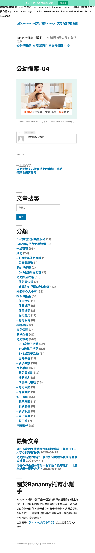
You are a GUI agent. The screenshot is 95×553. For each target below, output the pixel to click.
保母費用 (24, 315)
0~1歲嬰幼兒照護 (30, 272)
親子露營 (24, 406)
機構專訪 (22, 325)
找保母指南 (56, 45)
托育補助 (24, 377)
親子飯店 (24, 411)
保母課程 (24, 305)
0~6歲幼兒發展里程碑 (30, 239)
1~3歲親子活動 (28, 349)
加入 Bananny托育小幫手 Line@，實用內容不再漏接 (47, 23)
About (20, 133)
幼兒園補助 (26, 372)
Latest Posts (29, 133)
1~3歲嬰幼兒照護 (30, 258)
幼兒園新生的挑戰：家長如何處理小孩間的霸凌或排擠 (46, 458)
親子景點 (22, 397)
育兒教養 (22, 339)
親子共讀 (24, 363)
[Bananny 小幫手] (22, 139)
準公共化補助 (27, 382)
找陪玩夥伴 (40, 45)
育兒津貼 (24, 387)
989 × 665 (20, 154)
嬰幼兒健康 (23, 267)
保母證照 (24, 310)
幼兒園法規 (26, 282)
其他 (19, 253)
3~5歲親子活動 (29, 353)
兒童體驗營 (26, 263)
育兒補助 (22, 368)
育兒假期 (22, 330)
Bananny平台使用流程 (31, 244)
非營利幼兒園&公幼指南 (34, 286)
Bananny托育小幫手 (29, 37)
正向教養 (24, 358)
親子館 (23, 421)
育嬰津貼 (24, 392)
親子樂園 (24, 401)
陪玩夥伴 (22, 426)
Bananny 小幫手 (36, 137)
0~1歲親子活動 (28, 344)
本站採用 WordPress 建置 (44, 544)
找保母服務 (23, 45)
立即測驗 (63, 3)
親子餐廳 (24, 416)
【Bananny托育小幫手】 (41, 522)
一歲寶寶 (22, 248)
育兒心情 (22, 334)
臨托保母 (24, 320)
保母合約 (24, 301)
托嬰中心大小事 (26, 291)
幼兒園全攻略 (25, 277)
